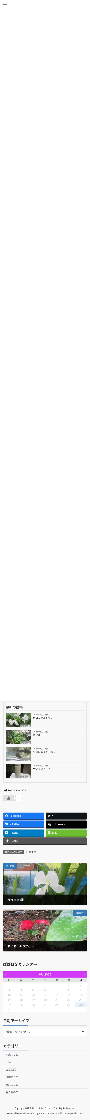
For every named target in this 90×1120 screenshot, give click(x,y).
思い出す (38, 734)
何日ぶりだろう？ (43, 717)
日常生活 (25, 725)
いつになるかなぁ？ (44, 751)
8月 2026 (45, 974)
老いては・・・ (42, 768)
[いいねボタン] (8, 798)
